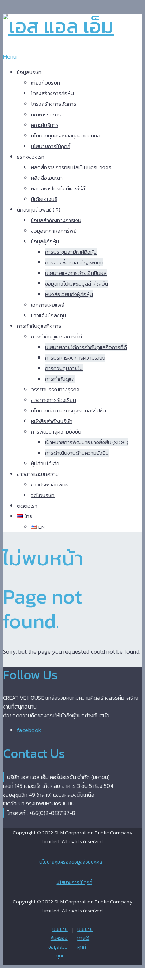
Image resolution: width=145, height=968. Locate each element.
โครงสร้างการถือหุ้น (52, 93)
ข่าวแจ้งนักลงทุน (48, 315)
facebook (29, 730)
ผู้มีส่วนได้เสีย (45, 463)
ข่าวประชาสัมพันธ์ (49, 484)
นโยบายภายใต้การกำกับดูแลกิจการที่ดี (86, 347)
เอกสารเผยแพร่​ (47, 305)
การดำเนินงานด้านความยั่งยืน (77, 453)
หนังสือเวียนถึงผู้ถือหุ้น (69, 294)
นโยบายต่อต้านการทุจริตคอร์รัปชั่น (68, 410)
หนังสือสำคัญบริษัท (51, 421)
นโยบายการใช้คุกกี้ (50, 146)
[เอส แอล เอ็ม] (58, 26)
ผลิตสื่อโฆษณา (47, 178)
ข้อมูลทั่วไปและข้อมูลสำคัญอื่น (76, 284)
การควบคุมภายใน (64, 368)
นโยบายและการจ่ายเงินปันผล (76, 273)
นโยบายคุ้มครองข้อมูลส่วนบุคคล (65, 135)
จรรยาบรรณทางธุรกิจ (55, 389)
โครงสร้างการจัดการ (53, 104)
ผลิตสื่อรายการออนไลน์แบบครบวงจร (71, 167)
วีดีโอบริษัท (43, 495)
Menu (10, 56)
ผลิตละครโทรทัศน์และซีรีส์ (58, 188)
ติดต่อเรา (27, 506)
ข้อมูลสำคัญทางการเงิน (56, 220)
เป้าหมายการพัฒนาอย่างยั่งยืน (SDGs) (86, 442)
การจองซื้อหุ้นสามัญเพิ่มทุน (74, 262)
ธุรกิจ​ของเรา (30, 157)
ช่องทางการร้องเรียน (53, 400)
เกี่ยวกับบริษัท (45, 83)
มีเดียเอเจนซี (44, 199)
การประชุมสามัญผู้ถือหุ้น (71, 252)
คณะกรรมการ (46, 114)
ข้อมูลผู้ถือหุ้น (45, 241)
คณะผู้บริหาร (44, 125)
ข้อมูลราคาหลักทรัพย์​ (54, 231)
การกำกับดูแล (60, 379)
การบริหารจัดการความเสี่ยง (75, 358)
